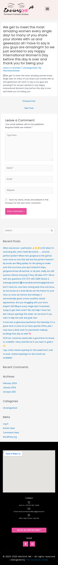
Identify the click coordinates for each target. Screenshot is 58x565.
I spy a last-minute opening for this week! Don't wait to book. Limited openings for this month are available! (28, 354)
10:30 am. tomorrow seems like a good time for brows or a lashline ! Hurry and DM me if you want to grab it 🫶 (28, 342)
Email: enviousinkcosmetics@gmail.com (29, 512)
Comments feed (11, 432)
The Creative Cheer (37, 560)
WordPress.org (10, 437)
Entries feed (8, 428)
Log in (5, 424)
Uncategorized (30, 68)
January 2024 (9, 387)
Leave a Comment (12, 68)
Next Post (29, 108)
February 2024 (10, 383)
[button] (47, 9)
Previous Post (29, 101)
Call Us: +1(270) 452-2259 (29, 505)
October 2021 (9, 392)
